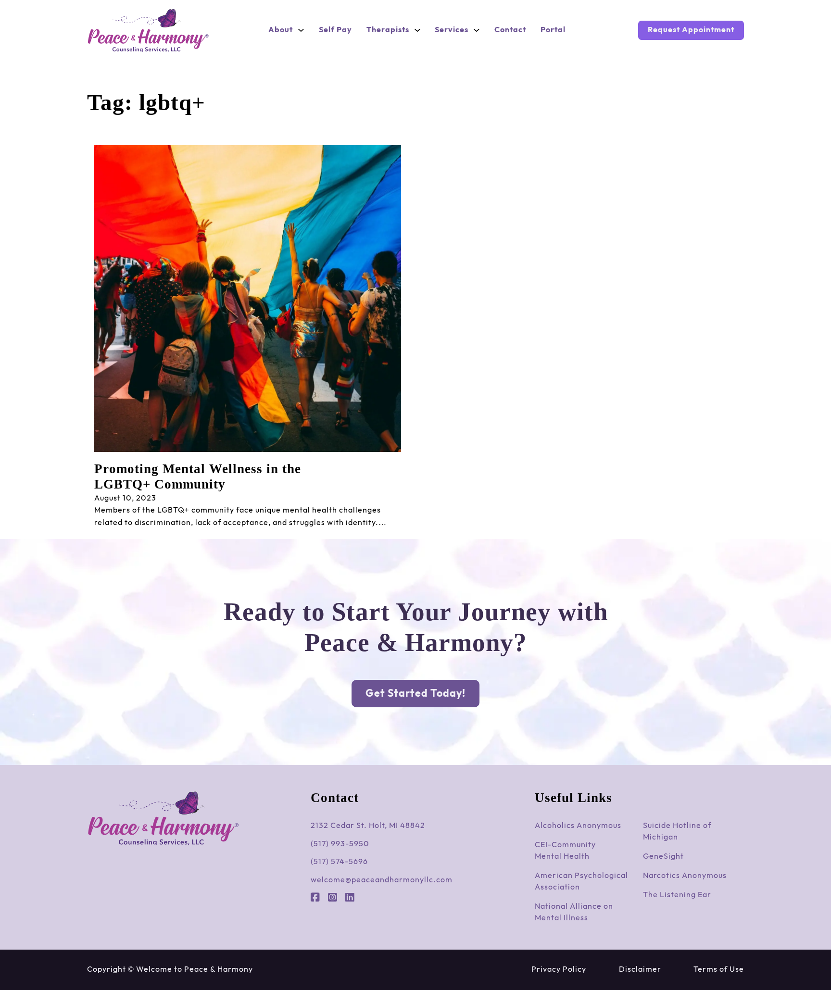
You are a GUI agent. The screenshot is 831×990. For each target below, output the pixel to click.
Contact (510, 30)
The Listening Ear (677, 895)
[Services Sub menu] (476, 30)
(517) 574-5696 (339, 862)
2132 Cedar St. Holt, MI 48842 (368, 826)
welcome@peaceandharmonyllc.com (382, 880)
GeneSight (663, 856)
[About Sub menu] (301, 30)
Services (451, 30)
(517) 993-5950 (340, 844)
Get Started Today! (415, 693)
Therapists (387, 30)
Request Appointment (691, 30)
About (280, 30)
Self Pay (335, 30)
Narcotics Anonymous (685, 876)
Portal (553, 30)
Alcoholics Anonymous (578, 826)
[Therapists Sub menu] (417, 30)
